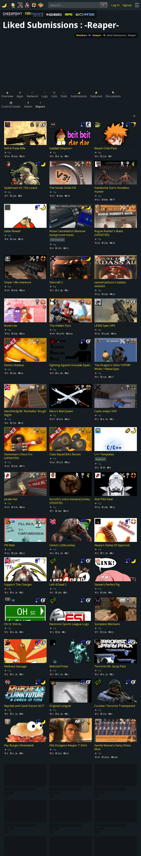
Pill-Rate (9, 545)
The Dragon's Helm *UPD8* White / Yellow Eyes (112, 367)
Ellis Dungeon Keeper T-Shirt (68, 745)
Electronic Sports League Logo (69, 624)
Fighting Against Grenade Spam (69, 365)
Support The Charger (18, 584)
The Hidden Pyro (60, 325)
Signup (127, 5)
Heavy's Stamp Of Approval (111, 545)
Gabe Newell (12, 231)
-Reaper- (97, 35)
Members (81, 35)
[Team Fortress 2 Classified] (33, 5)
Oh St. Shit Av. (13, 624)
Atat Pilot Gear (103, 499)
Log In (115, 5)
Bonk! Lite (10, 325)
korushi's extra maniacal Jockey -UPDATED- (70, 501)
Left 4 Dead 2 (57, 584)
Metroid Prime (58, 666)
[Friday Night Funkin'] (27, 5)
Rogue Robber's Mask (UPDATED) (108, 233)
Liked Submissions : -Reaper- (122, 35)
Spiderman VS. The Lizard (20, 188)
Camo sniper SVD (105, 411)
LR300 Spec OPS (104, 325)
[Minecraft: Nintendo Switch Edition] (20, 5)
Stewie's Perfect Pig (107, 584)
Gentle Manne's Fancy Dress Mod (112, 747)
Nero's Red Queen (61, 411)
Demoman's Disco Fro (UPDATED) (18, 456)
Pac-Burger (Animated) (19, 745)
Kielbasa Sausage (15, 666)
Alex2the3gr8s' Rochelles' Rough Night (25, 413)
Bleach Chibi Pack (105, 148)
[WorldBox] (40, 5)
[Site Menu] (137, 5)
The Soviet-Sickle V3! (62, 188)
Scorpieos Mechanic (107, 624)
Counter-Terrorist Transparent (114, 706)
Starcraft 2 (56, 282)
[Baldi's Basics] (13, 5)
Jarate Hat (10, 499)
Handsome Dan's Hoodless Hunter (111, 189)
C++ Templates (104, 454)
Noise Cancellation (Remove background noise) (67, 233)
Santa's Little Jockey (62, 545)
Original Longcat (60, 706)
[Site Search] (104, 5)
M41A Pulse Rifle (14, 148)
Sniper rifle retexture (17, 282)
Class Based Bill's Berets (65, 454)
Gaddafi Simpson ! (60, 148)
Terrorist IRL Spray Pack (110, 666)
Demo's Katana (14, 365)
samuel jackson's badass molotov (110, 284)
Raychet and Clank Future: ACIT (24, 706)
